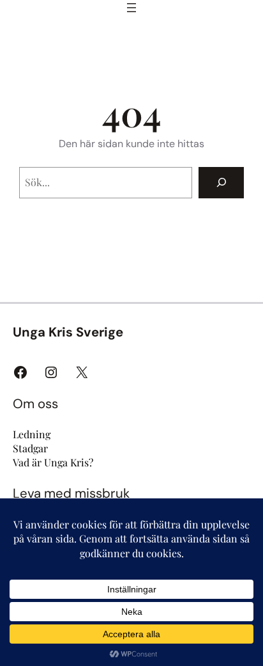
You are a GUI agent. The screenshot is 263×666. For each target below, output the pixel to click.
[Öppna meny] (131, 7)
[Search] (221, 182)
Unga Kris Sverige (68, 332)
